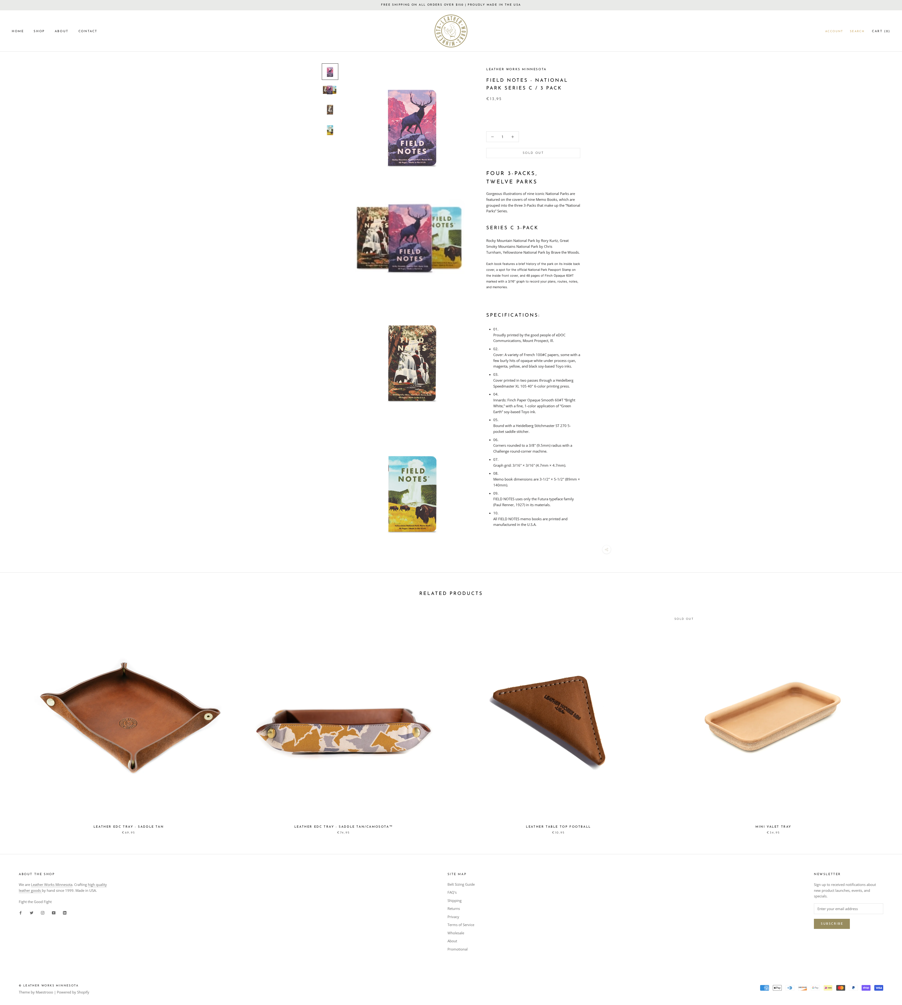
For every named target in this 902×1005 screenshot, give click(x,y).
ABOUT (62, 31)
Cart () (881, 31)
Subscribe (832, 923)
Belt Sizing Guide (461, 884)
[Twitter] (31, 912)
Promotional (457, 949)
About (452, 941)
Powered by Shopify (73, 992)
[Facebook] (20, 912)
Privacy (453, 916)
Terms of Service (460, 924)
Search (857, 31)
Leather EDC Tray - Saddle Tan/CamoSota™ (343, 826)
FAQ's (452, 892)
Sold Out (533, 153)
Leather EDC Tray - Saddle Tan (128, 826)
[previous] (14, 719)
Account (834, 31)
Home (18, 31)
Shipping (454, 900)
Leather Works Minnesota (51, 884)
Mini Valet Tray (773, 826)
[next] (887, 719)
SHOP (39, 31)
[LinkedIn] (64, 912)
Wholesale (455, 933)
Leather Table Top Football (558, 826)
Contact (87, 31)
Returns (453, 908)
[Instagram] (42, 912)
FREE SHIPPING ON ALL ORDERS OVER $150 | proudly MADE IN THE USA (451, 5)
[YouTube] (53, 912)
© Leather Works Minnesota (48, 985)
